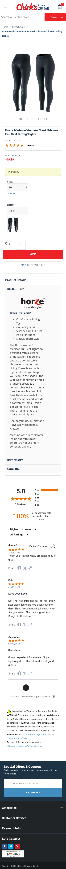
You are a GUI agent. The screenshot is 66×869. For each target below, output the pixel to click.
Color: (10, 205)
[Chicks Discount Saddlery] (32, 6)
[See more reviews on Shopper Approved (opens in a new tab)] (30, 568)
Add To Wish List (35, 264)
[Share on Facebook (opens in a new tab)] (19, 568)
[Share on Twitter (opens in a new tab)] (25, 568)
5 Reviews (29, 145)
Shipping (13, 468)
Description (16, 289)
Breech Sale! (18, 26)
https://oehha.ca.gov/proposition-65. (24, 745)
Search (58, 17)
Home (5, 26)
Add (33, 254)
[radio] (46, 490)
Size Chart (11, 193)
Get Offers (33, 792)
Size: (10, 181)
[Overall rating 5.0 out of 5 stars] (14, 146)
